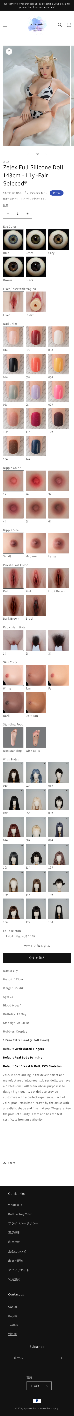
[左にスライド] (27, 154)
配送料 (6, 198)
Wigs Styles (11, 759)
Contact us (16, 1294)
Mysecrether (30, 1408)
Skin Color (10, 662)
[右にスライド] (46, 154)
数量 (6, 205)
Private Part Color (15, 565)
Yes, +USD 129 (25, 936)
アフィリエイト (18, 1270)
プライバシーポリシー (23, 1223)
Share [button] (11, 1163)
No (10, 936)
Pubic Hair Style (14, 627)
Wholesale (15, 1205)
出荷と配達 (15, 1261)
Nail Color (10, 324)
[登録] (60, 1358)
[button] (5, 24)
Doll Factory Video (20, 1214)
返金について (17, 1251)
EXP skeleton (12, 931)
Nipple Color (12, 468)
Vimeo (12, 1334)
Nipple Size (11, 530)
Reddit (12, 1316)
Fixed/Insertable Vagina (19, 289)
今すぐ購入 (37, 958)
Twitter (13, 1325)
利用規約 (14, 1242)
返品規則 (14, 1232)
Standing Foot (13, 724)
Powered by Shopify (48, 1408)
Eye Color (9, 226)
